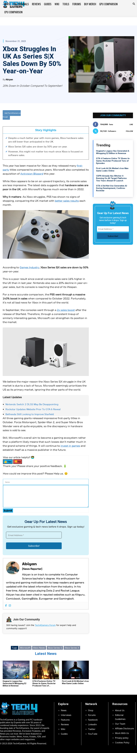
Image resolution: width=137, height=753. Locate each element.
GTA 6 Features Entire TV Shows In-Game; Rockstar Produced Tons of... (44, 683)
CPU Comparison (13, 12)
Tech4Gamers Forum (45, 625)
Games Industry (29, 267)
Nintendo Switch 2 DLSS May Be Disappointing (31, 404)
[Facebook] (51, 115)
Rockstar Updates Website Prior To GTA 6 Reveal (32, 409)
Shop (90, 710)
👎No (17, 461)
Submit (8, 510)
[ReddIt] (70, 115)
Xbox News (39, 647)
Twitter (91, 729)
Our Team (120, 723)
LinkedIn (92, 724)
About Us (119, 710)
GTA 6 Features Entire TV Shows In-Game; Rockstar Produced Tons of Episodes (113, 160)
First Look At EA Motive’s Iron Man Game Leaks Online (75, 682)
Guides (47, 4)
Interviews (66, 715)
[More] (76, 115)
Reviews (36, 4)
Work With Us (122, 733)
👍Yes (8, 461)
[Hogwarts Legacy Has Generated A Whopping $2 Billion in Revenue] (16, 670)
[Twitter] (57, 115)
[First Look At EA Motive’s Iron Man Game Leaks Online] (75, 670)
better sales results (67, 200)
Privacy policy (121, 737)
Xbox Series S (55, 647)
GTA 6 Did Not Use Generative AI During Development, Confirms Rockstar (111, 188)
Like (131, 124)
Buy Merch (90, 4)
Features (65, 719)
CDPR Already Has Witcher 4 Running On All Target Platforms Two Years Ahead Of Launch (111, 178)
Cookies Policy (122, 742)
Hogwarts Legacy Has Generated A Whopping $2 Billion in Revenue (14, 683)
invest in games (70, 445)
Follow (129, 131)
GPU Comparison (108, 4)
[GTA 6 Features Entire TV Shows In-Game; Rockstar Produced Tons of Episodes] (45, 670)
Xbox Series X (72, 647)
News (7, 4)
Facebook (93, 719)
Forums (76, 4)
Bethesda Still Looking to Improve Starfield (29, 414)
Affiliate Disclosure (124, 728)
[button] (134, 4)
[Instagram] (10, 605)
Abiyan (9, 79)
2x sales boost (66, 309)
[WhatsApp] (63, 115)
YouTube (92, 733)
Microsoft (25, 647)
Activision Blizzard (31, 173)
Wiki (57, 4)
